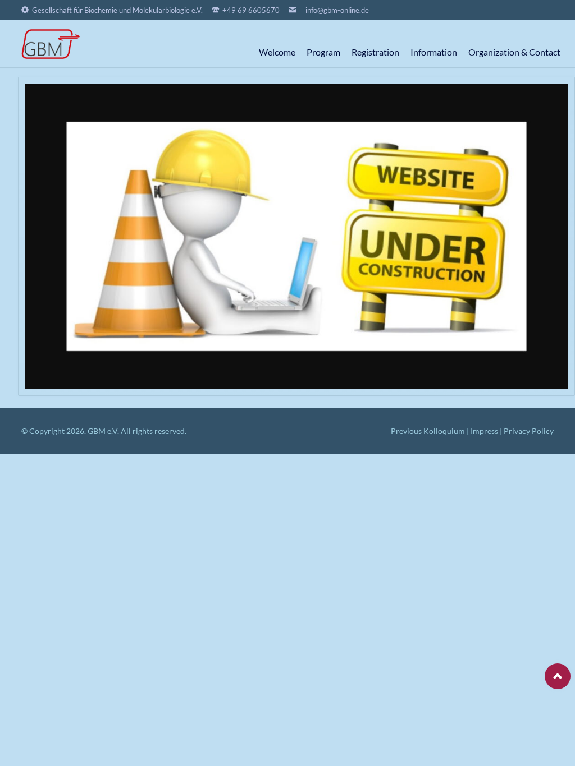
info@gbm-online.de (337, 10)
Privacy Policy (529, 431)
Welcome (277, 52)
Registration (375, 52)
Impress (484, 431)
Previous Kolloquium (428, 431)
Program (323, 52)
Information (433, 52)
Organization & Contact (514, 52)
